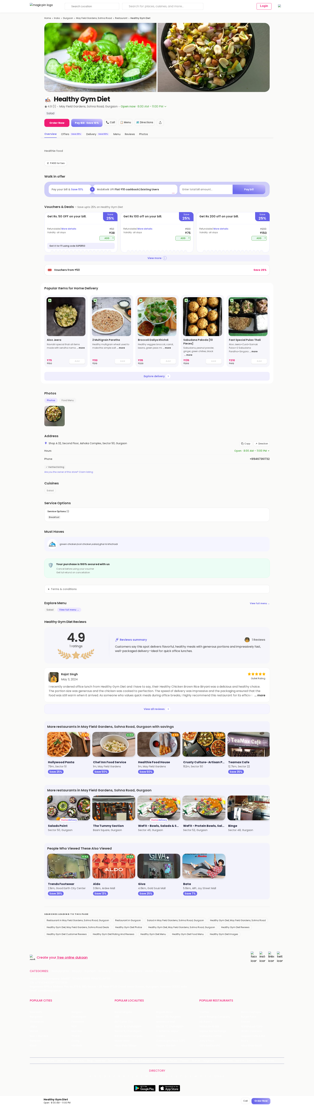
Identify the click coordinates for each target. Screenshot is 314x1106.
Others (219, 1076)
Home (47, 18)
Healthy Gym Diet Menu (153, 934)
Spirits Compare (118, 1060)
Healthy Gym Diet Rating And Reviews (113, 934)
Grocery (104, 971)
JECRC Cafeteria (251, 1031)
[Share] (160, 122)
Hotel (149, 971)
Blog (89, 1060)
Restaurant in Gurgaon (128, 920)
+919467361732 (260, 459)
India (57, 18)
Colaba (160, 1036)
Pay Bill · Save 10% (87, 123)
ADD (109, 238)
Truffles (204, 1012)
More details (68, 228)
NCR (74, 1026)
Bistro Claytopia (251, 1012)
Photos (51, 400)
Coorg (75, 1041)
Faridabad (77, 1021)
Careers (252, 1060)
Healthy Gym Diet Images (224, 934)
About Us (62, 1060)
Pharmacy (163, 971)
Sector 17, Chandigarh (170, 1026)
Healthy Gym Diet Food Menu (188, 934)
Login (264, 5)
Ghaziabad (36, 1021)
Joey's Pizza (206, 1041)
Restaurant (121, 18)
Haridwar (76, 1045)
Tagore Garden (165, 1045)
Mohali (34, 1031)
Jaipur (33, 1026)
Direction (263, 443)
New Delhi (36, 1012)
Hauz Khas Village (125, 1045)
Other (178, 971)
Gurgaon (68, 18)
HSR (117, 1017)
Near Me (100, 1060)
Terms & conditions (64, 589)
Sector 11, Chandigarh (128, 1031)
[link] (66, 331)
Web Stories (267, 1060)
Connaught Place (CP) (170, 1041)
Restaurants (60, 971)
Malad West (122, 1041)
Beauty (77, 971)
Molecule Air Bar (209, 1026)
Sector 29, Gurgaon (168, 1017)
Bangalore (36, 1017)
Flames (245, 1021)
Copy (247, 443)
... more (81, 347)
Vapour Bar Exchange (212, 1031)
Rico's (244, 1041)
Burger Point (248, 1017)
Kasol (33, 1045)
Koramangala (123, 1012)
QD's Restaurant (209, 1045)
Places (173, 1060)
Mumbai (76, 1031)
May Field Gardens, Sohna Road (94, 18)
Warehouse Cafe (252, 1026)
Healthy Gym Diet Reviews (235, 927)
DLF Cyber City (124, 1021)
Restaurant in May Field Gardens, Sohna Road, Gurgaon (78, 920)
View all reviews (154, 709)
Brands (196, 1060)
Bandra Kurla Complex (129, 1036)
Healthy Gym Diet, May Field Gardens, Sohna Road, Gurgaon (181, 927)
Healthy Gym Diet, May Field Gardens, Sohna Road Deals (78, 927)
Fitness (118, 971)
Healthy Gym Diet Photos (128, 927)
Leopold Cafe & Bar (253, 1036)
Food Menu (68, 400)
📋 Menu (125, 122)
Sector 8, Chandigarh (128, 1026)
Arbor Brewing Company (214, 1017)
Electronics (134, 971)
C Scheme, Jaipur (167, 1031)
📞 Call (110, 122)
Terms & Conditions (142, 1060)
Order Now (56, 123)
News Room (47, 1060)
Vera (238, 1060)
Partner (184, 1060)
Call (245, 1100)
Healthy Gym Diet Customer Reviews (67, 934)
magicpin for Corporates (218, 1060)
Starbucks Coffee (210, 1036)
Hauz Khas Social (251, 1045)
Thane (75, 1036)
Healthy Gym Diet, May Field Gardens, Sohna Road (238, 920)
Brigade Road (164, 1012)
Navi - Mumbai (39, 1036)
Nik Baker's (205, 1021)
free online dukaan (72, 957)
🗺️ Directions (144, 122)
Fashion (90, 971)
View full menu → (260, 603)
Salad (50, 490)
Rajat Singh (69, 674)
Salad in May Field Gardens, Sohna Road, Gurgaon (175, 920)
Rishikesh (35, 1041)
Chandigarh (78, 1017)
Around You (77, 1060)
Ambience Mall (165, 1021)
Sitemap (161, 1060)
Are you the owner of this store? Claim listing (68, 472)
